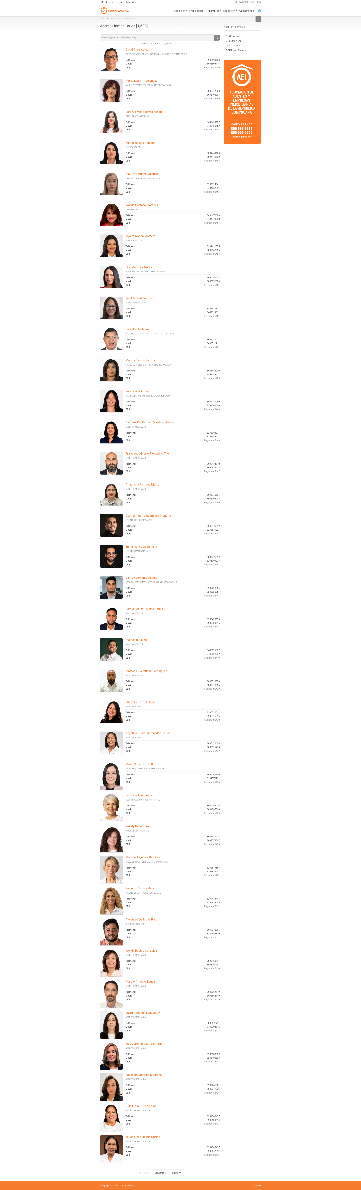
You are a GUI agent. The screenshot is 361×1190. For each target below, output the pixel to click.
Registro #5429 (212, 999)
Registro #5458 (212, 129)
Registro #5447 (212, 471)
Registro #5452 (212, 316)
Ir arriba (257, 1185)
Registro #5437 (212, 751)
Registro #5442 (212, 595)
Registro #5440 (212, 657)
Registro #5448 (212, 440)
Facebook (120, 2)
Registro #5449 (212, 409)
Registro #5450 (212, 378)
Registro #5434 (212, 844)
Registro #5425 (212, 1123)
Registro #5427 (212, 1061)
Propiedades (196, 11)
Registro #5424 (212, 1155)
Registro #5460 (212, 67)
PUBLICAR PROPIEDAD (244, 2)
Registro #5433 (212, 875)
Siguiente (160, 1173)
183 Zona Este (233, 45)
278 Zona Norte (233, 41)
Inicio (102, 19)
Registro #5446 (212, 502)
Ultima (175, 1173)
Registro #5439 (212, 689)
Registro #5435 (212, 813)
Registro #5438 (212, 720)
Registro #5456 (212, 192)
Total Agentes (236, 50)
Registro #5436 (212, 782)
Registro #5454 (212, 254)
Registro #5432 (212, 906)
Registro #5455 (212, 222)
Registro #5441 (212, 626)
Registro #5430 (212, 968)
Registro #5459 (212, 98)
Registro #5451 (212, 347)
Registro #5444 (212, 533)
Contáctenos (246, 11)
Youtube (132, 2)
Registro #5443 (212, 564)
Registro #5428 (212, 1030)
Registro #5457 (212, 160)
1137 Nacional (233, 36)
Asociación (179, 11)
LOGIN (258, 2)
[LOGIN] (258, 19)
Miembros (213, 11)
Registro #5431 (212, 937)
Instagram (108, 2)
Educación (229, 11)
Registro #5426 (212, 1092)
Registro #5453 (212, 285)
